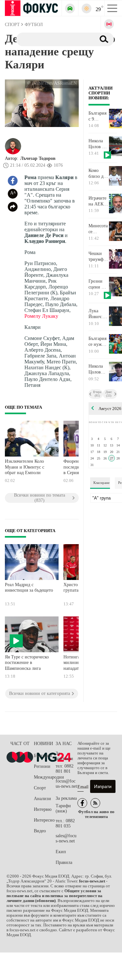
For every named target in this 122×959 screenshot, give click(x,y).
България (43, 755)
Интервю (42, 809)
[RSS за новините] (95, 803)
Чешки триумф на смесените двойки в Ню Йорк (98, 256)
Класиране (101, 483)
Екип (61, 851)
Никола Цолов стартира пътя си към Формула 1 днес (97, 369)
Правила (64, 862)
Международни (45, 777)
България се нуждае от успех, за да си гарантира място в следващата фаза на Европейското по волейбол (98, 341)
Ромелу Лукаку (41, 316)
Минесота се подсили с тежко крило (98, 228)
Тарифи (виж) (63, 808)
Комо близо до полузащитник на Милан (98, 173)
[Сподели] (13, 207)
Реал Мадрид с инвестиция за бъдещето (29, 587)
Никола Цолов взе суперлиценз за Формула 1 (98, 143)
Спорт (40, 787)
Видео (40, 830)
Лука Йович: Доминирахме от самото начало (98, 313)
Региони (42, 766)
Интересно (44, 820)
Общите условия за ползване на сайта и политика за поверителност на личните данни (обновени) (54, 896)
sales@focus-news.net (66, 838)
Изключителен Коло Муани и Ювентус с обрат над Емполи (24, 467)
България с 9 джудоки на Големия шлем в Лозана (97, 116)
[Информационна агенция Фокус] (82, 803)
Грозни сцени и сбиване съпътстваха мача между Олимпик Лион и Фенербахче (98, 284)
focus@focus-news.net (66, 784)
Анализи (42, 798)
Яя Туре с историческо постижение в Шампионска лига (27, 663)
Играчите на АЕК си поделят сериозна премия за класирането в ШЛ (98, 201)
